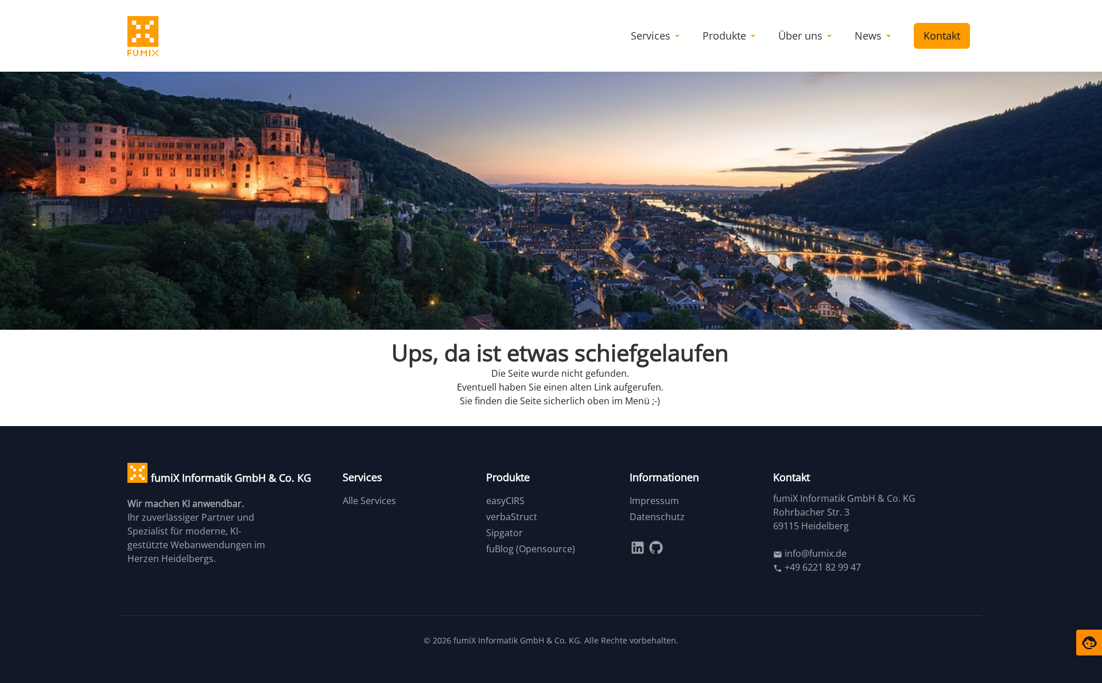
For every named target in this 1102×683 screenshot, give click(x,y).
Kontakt (941, 35)
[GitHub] (656, 546)
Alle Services (369, 500)
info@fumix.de (814, 553)
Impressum (654, 500)
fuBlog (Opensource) (530, 549)
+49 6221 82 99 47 (821, 567)
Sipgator (504, 532)
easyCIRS (505, 500)
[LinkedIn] (639, 546)
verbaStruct (511, 516)
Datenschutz (657, 516)
